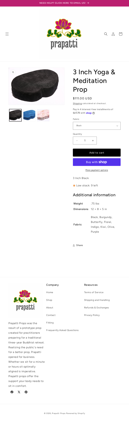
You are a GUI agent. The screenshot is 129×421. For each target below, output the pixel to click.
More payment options (96, 170)
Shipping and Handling (97, 300)
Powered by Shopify (75, 413)
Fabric (76, 119)
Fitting (50, 322)
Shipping (77, 103)
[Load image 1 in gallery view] (15, 115)
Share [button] (79, 245)
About (49, 307)
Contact (50, 315)
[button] (7, 34)
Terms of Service (94, 292)
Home (49, 292)
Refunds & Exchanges (96, 307)
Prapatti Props (59, 413)
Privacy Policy (92, 315)
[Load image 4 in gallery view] (29, 115)
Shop (49, 300)
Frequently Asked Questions (62, 330)
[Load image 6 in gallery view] (43, 115)
